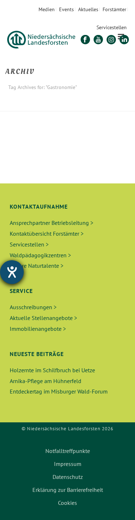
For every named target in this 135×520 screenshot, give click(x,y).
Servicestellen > (29, 244)
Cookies (67, 503)
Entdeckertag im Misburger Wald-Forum (59, 391)
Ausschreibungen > (33, 307)
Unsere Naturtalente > (36, 265)
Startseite (51, 106)
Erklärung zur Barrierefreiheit (67, 490)
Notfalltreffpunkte (67, 451)
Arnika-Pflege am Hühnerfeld (45, 381)
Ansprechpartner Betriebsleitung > (51, 222)
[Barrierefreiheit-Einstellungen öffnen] (12, 272)
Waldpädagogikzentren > (40, 255)
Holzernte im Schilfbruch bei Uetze (52, 370)
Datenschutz (68, 477)
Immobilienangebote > (38, 328)
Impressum (67, 464)
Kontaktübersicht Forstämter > (47, 233)
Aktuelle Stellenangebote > (43, 317)
